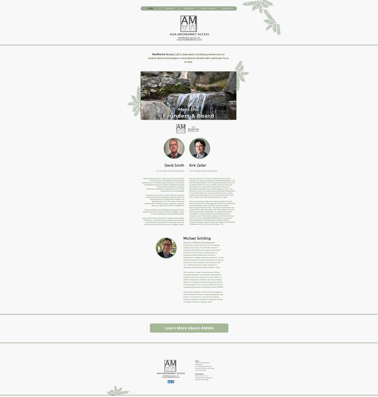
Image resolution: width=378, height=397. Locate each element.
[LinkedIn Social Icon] (169, 381)
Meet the (188, 109)
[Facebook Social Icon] (172, 381)
